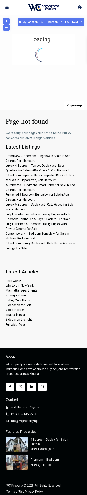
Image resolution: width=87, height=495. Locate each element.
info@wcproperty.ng (24, 421)
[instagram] (42, 387)
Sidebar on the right (19, 319)
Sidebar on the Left (18, 305)
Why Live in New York (20, 285)
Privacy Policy (34, 491)
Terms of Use (15, 491)
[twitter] (20, 387)
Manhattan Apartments (21, 290)
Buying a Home (16, 295)
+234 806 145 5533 (23, 414)
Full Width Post (15, 324)
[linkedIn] (31, 387)
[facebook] (10, 387)
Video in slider (15, 310)
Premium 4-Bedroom (45, 459)
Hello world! (13, 280)
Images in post (15, 314)
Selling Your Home (18, 300)
